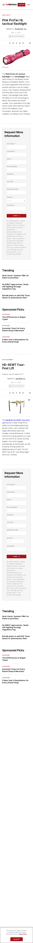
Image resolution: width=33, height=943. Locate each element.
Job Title (10, 181)
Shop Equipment (7, 359)
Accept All (16, 939)
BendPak (9, 420)
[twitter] (16, 43)
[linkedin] (13, 43)
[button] (3, 4)
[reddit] (20, 43)
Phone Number (12, 166)
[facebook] (10, 43)
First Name (11, 144)
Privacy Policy (23, 934)
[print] (30, 43)
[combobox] (16, 200)
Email (9, 159)
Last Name (11, 151)
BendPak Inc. (21, 379)
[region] (16, 935)
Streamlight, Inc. (21, 29)
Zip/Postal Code (12, 189)
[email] (23, 43)
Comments (10, 205)
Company (10, 174)
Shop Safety (6, 15)
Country (10, 197)
